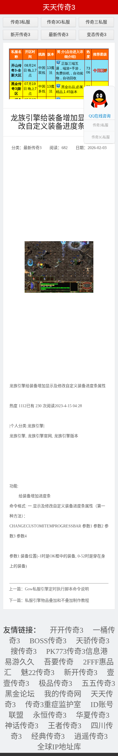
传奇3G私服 (58, 21)
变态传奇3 (96, 34)
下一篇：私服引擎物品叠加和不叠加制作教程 (49, 600)
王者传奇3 (64, 726)
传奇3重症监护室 (53, 704)
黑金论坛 (20, 694)
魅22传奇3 (37, 672)
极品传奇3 (55, 683)
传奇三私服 (96, 21)
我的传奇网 (62, 694)
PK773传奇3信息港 (77, 651)
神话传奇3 (21, 726)
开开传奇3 (66, 630)
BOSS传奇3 (48, 641)
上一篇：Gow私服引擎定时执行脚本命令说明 (49, 589)
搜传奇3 (24, 651)
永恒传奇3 (49, 715)
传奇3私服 (20, 21)
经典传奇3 (48, 736)
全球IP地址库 (59, 747)
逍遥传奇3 (91, 736)
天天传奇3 (59, 7)
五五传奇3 (98, 683)
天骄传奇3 (92, 641)
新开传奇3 (20, 34)
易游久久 (19, 662)
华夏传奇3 (92, 715)
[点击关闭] (108, 85)
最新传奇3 (58, 34)
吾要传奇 (59, 662)
